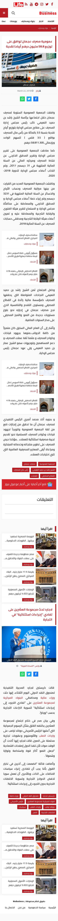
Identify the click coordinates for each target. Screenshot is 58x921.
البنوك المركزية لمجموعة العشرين (41, 801)
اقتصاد (50, 21)
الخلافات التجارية (48, 812)
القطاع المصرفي (48, 476)
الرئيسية (53, 28)
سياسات (22, 807)
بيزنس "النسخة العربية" (30, 666)
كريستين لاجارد (49, 796)
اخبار (41, 21)
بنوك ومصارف (28, 21)
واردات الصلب (46, 735)
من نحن (21, 907)
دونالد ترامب (50, 807)
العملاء (34, 476)
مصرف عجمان (29, 464)
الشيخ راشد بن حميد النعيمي (43, 470)
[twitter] (29, 99)
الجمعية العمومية (47, 464)
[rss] (26, 4)
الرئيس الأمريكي (16, 801)
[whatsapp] (22, 99)
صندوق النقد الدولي (30, 796)
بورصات (13, 21)
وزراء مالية (46, 697)
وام (37, 91)
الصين (35, 812)
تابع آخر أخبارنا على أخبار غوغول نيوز (26, 484)
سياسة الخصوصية (37, 907)
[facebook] (35, 99)
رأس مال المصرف (21, 470)
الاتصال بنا (10, 907)
